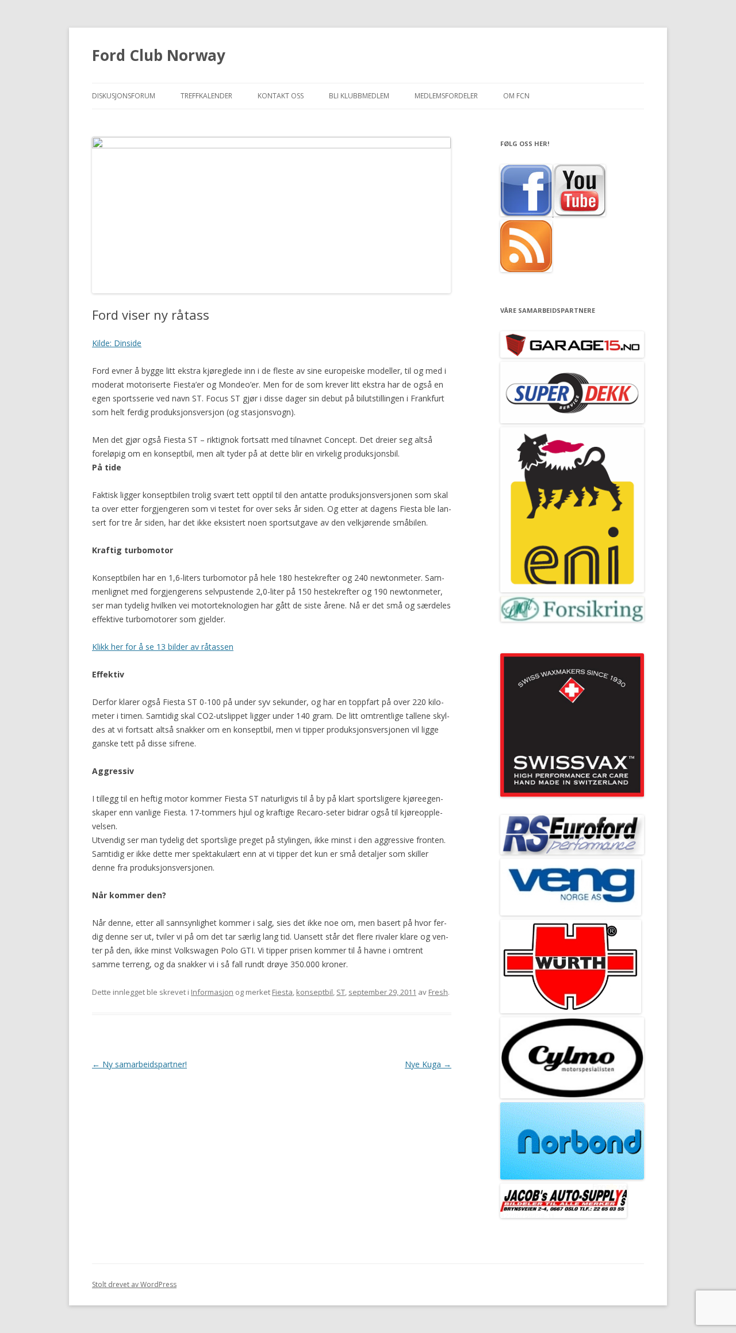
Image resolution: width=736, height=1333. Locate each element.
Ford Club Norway (158, 55)
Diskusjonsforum (123, 96)
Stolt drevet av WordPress (134, 1284)
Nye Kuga (428, 1064)
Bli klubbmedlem (359, 96)
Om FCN (516, 96)
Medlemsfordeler (446, 96)
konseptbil (314, 992)
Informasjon (212, 992)
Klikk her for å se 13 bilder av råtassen (162, 646)
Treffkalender (206, 96)
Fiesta (282, 992)
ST (340, 992)
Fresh (438, 992)
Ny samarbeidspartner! (139, 1064)
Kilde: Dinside (116, 343)
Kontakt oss (281, 96)
